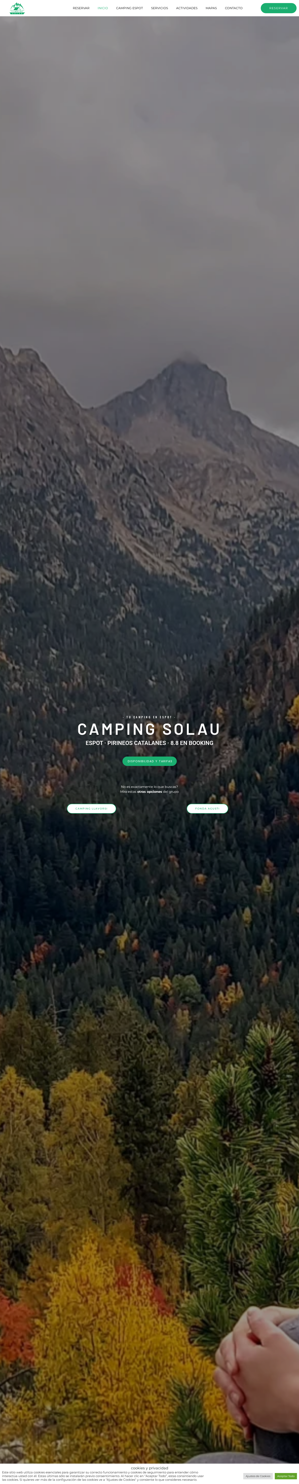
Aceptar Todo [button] (286, 1476)
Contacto (234, 8)
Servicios (159, 8)
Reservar (81, 8)
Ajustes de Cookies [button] (258, 1476)
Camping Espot (129, 8)
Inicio (103, 8)
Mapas (211, 8)
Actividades (187, 8)
